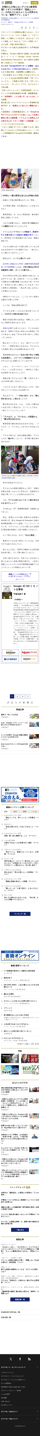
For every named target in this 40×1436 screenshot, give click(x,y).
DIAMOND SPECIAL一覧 (10, 1312)
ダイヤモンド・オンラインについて (13, 1367)
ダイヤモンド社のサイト (9, 1411)
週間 (24, 811)
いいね (34, 811)
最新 (5, 811)
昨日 (15, 811)
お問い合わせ (5, 1401)
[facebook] (20, 1359)
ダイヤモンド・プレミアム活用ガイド (13, 1380)
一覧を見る (20, 1230)
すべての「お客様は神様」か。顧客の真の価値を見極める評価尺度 (20, 1222)
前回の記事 (7, 328)
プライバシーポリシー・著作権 (11, 1390)
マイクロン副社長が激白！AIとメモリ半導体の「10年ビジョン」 (20, 1215)
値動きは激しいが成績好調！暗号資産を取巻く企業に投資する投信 (20, 1208)
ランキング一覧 (20, 914)
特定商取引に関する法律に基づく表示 (13, 1387)
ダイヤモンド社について (9, 1419)
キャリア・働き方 (6, 22)
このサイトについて (7, 1372)
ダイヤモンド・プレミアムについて (12, 1376)
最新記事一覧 (20, 1299)
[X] (11, 1359)
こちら (3, 136)
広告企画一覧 (6, 1317)
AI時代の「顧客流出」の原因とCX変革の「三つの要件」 (20, 1193)
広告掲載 (4, 1398)
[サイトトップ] (8, 2)
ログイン (26, 2)
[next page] (28, 696)
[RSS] (29, 1359)
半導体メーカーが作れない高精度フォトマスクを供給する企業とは (20, 1201)
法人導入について (6, 1405)
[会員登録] (34, 2)
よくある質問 (5, 1394)
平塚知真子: (20, 19)
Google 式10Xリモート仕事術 (23, 22)
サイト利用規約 (6, 1383)
